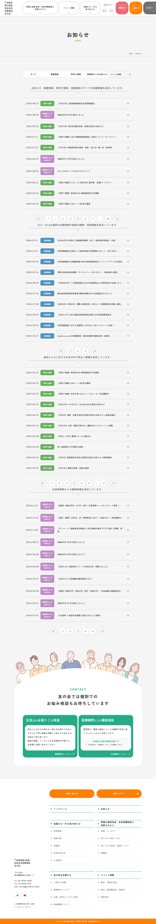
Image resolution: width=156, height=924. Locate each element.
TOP (130, 54)
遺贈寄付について (62, 889)
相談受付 (105, 897)
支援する (122, 8)
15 (108, 218)
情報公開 (58, 838)
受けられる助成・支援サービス (115, 845)
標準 (104, 10)
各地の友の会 (60, 853)
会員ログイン (119, 793)
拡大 (111, 10)
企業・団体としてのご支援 (66, 897)
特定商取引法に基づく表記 (25, 904)
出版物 (57, 845)
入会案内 (58, 860)
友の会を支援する (62, 875)
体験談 (104, 853)
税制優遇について (62, 904)
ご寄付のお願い (61, 882)
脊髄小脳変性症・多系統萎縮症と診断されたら (40, 7)
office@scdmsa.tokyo (29, 887)
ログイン (149, 8)
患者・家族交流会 (109, 882)
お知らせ (105, 808)
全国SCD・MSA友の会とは (90, 7)
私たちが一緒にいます (111, 838)
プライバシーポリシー (24, 907)
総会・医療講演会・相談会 (113, 889)
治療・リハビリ (108, 831)
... (56, 218)
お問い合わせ (72, 793)
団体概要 (58, 831)
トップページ (60, 808)
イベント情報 (69, 8)
